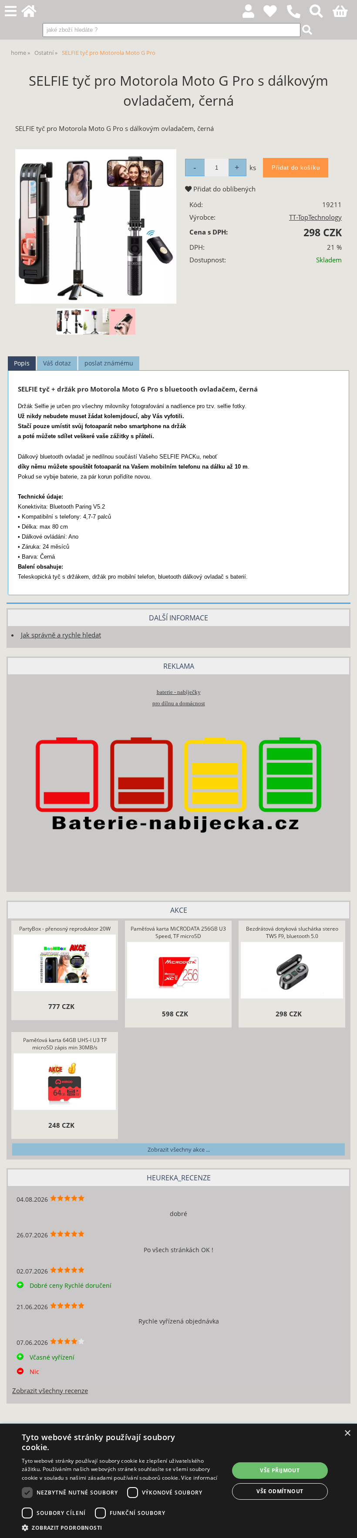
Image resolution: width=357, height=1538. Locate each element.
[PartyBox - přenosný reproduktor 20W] (65, 964)
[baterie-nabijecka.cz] (178, 871)
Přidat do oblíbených (224, 189)
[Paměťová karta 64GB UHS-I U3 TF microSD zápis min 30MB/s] (64, 1083)
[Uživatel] (274, 13)
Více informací (199, 1477)
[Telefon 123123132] (298, 18)
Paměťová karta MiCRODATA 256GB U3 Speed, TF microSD (178, 932)
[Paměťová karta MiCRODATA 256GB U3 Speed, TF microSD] (178, 971)
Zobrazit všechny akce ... (179, 1149)
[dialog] (178, 1481)
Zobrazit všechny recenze (50, 1390)
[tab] (22, 363)
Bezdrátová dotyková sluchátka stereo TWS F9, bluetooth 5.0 (292, 932)
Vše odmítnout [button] (279, 1491)
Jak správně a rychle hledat (61, 635)
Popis (22, 363)
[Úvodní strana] (33, 13)
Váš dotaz (57, 363)
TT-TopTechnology (315, 217)
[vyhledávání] (321, 13)
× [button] (347, 1433)
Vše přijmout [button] (280, 1470)
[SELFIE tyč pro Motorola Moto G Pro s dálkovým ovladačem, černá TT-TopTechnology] (95, 226)
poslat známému (108, 363)
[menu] (10, 11)
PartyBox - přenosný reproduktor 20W (65, 928)
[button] (122, 1527)
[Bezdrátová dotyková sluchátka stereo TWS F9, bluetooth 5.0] (292, 971)
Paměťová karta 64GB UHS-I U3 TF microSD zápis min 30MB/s (65, 1043)
